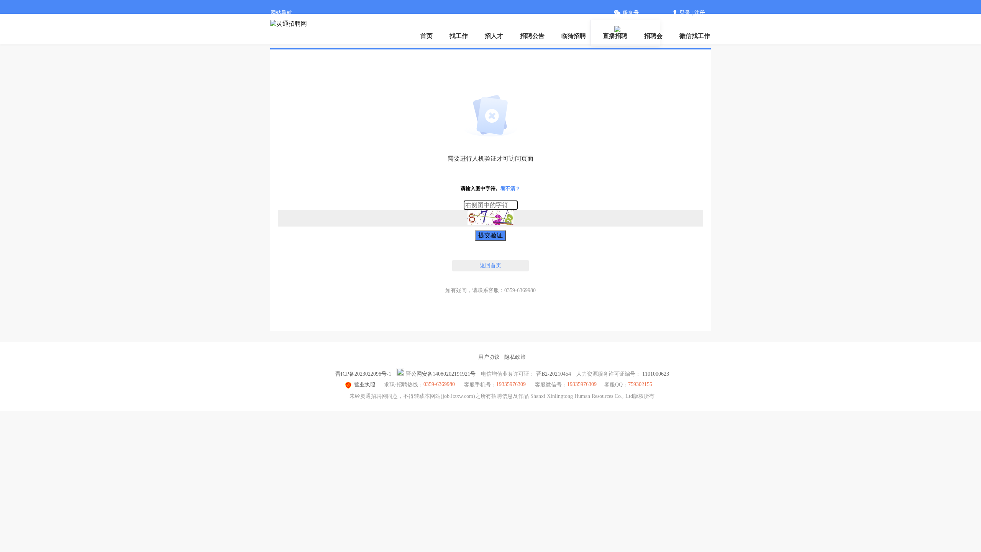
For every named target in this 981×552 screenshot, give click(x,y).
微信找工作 (694, 36)
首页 (426, 36)
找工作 (458, 36)
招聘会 (653, 36)
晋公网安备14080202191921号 (441, 374)
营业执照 (365, 385)
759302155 (640, 384)
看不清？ (510, 188)
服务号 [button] (631, 13)
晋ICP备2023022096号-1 (363, 374)
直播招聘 (615, 36)
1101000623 (655, 374)
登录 (684, 13)
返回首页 (490, 265)
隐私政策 (515, 357)
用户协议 (489, 357)
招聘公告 (532, 36)
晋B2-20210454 (553, 374)
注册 (699, 13)
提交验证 (490, 235)
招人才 (494, 36)
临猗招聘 (573, 36)
